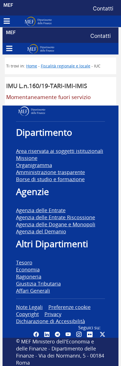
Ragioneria (28, 276)
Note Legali (29, 306)
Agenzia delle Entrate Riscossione (55, 217)
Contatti (103, 8)
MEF (8, 5)
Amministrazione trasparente (50, 172)
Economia (28, 269)
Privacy (52, 313)
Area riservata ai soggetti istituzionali (59, 150)
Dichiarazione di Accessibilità (50, 321)
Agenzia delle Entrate (41, 210)
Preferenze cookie (69, 306)
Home (31, 66)
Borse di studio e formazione (50, 179)
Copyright (27, 313)
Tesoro (24, 262)
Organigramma (34, 164)
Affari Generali (33, 290)
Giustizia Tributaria (38, 283)
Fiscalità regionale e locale (65, 66)
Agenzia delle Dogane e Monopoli (55, 224)
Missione (26, 157)
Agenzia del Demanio (41, 231)
